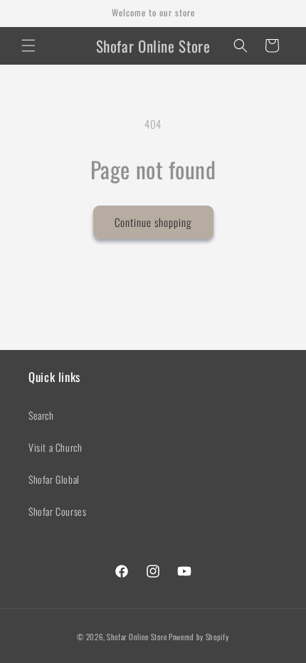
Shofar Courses (57, 511)
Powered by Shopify (199, 636)
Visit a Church (55, 447)
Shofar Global (54, 479)
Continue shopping (153, 222)
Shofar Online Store (137, 636)
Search (41, 415)
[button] (28, 45)
